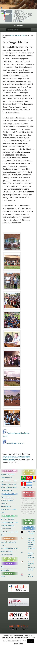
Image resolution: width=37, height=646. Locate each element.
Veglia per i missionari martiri (9, 484)
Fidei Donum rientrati (21, 35)
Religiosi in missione (6, 551)
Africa (2, 567)
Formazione (9, 494)
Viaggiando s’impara (6, 497)
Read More (18, 644)
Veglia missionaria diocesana (9, 481)
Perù (23, 487)
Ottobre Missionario (6, 477)
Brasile (23, 481)
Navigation (18, 26)
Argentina (29, 487)
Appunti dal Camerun (15, 443)
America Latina (5, 570)
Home (12, 35)
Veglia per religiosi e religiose (9, 487)
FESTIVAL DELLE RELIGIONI (31, 555)
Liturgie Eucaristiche (6, 490)
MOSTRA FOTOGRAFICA (7, 519)
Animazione (9, 516)
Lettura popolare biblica (7, 474)
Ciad (34, 481)
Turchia (29, 481)
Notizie (3, 576)
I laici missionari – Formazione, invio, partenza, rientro (9, 509)
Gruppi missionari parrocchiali (9, 522)
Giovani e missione (6, 528)
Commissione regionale (7, 525)
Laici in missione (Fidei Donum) (9, 548)
